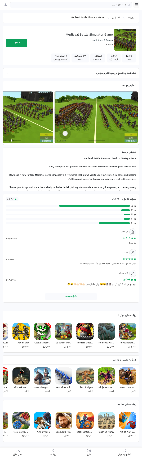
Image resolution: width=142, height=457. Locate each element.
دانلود (16, 43)
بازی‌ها (131, 18)
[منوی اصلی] (136, 5)
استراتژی (116, 18)
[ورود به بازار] (6, 5)
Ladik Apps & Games (102, 40)
